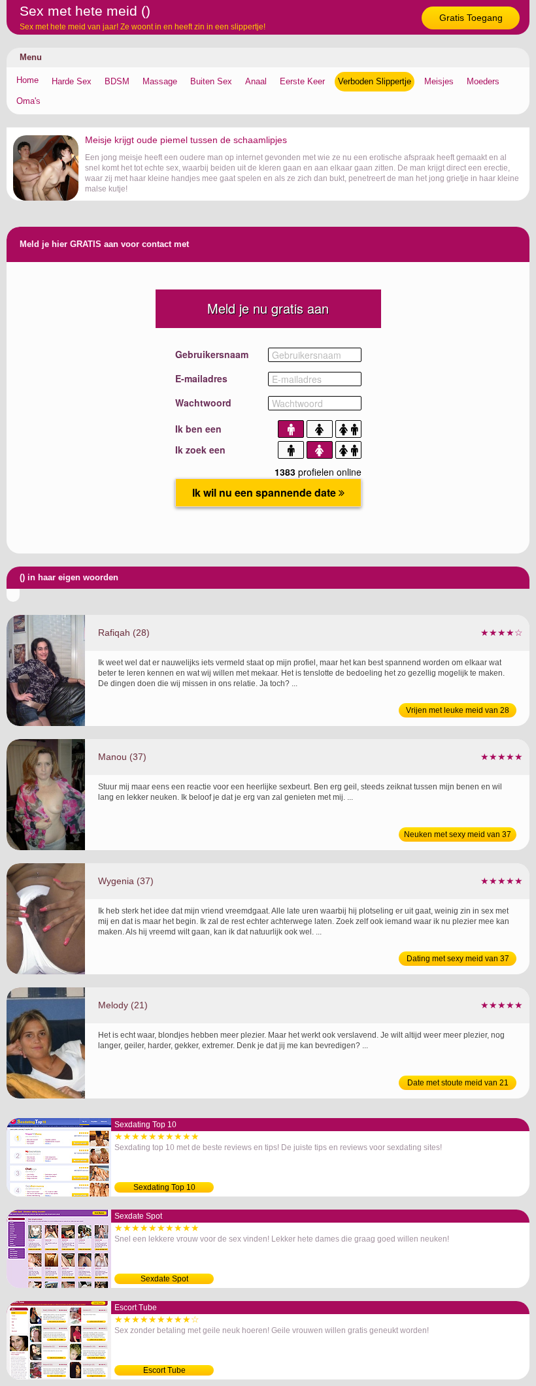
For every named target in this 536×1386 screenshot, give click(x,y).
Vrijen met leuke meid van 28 (457, 710)
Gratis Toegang (471, 17)
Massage (159, 81)
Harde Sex (72, 81)
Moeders (483, 81)
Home (27, 80)
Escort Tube (164, 1370)
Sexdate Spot (164, 1278)
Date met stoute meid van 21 (458, 1082)
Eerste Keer (302, 81)
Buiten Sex (211, 81)
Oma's (28, 101)
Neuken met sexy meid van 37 (457, 834)
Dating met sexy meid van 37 (458, 958)
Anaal (256, 81)
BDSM (117, 81)
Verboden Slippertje (374, 81)
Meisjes (439, 81)
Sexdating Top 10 (164, 1187)
